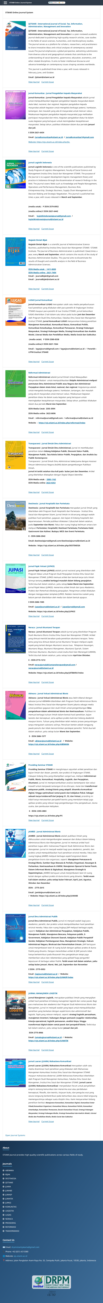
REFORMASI (10, 1227)
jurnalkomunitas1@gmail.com (80, 137)
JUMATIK (9, 1198)
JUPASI (8, 1202)
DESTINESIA (10, 1178)
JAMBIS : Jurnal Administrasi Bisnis (44, 831)
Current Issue (47, 82)
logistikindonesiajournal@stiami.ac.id (45, 219)
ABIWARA (9, 1170)
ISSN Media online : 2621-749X (42, 272)
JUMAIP (8, 1194)
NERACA (9, 1219)
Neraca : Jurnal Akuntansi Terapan (44, 627)
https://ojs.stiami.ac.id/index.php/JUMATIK (48, 1040)
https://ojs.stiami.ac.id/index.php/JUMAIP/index (50, 977)
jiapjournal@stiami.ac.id (46, 974)
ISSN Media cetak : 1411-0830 (42, 269)
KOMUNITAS (10, 1206)
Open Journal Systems (15, 1135)
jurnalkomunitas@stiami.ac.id (49, 137)
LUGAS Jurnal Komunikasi (40, 300)
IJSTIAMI (9, 1182)
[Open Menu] (5, 2)
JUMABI (8, 1190)
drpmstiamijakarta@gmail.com (25, 1247)
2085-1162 (51, 479)
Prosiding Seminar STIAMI (40, 765)
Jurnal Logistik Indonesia (40, 162)
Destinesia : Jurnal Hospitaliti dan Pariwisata (48, 503)
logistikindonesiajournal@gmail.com (54, 216)
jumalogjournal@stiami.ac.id (48, 1037)
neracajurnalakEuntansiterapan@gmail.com (55, 664)
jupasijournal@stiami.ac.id (47, 606)
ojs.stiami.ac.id (20, 1256)
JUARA (8, 1186)
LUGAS (8, 1215)
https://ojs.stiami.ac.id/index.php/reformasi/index (62, 422)
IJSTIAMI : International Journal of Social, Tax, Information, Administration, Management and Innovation (55, 25)
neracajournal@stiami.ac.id (41, 668)
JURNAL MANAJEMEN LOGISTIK (42, 993)
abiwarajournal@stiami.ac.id (48, 741)
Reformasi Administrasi (39, 372)
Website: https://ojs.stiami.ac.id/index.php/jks (49, 142)
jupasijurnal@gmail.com (73, 606)
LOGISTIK (9, 1210)
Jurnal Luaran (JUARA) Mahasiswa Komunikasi (49, 1061)
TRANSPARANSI (12, 1231)
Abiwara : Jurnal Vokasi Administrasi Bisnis (48, 693)
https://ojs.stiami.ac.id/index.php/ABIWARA (48, 744)
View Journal (34, 82)
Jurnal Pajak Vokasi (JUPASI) (41, 566)
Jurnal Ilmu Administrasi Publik (43, 916)
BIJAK (7, 1174)
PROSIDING (10, 1223)
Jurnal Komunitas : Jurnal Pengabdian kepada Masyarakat (55, 93)
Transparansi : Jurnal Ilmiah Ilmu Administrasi (49, 443)
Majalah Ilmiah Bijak (37, 240)
